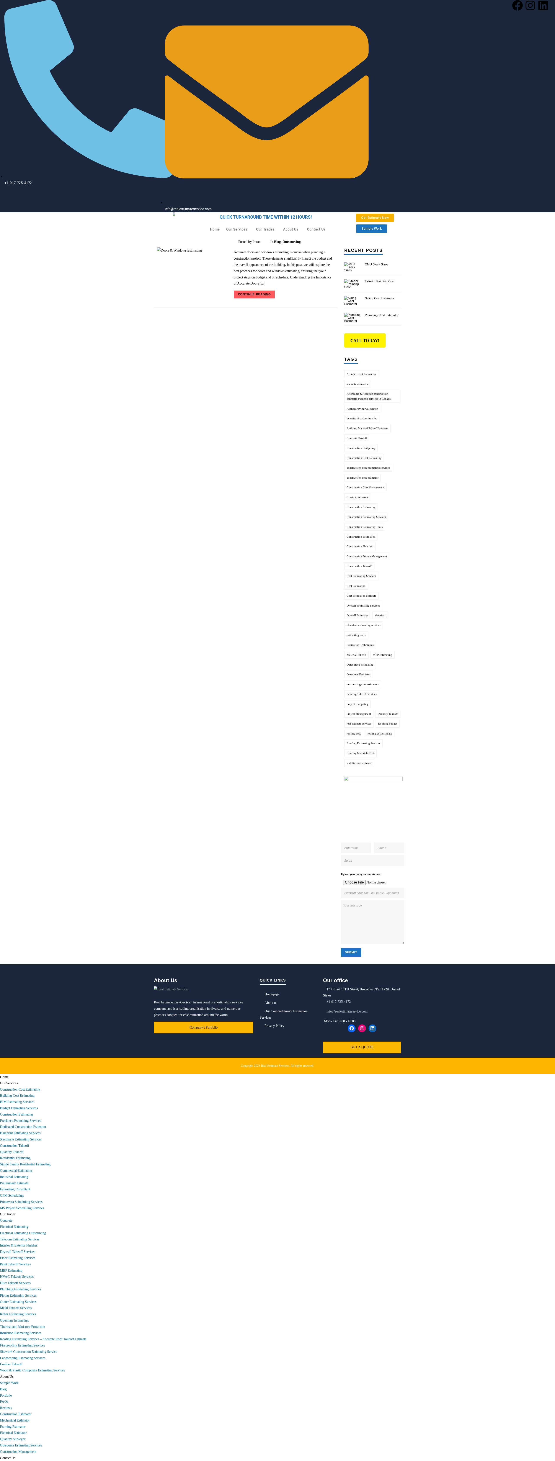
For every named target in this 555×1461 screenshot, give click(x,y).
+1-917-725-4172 (338, 1001)
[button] (238, 229)
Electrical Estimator (13, 1433)
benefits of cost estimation (362, 418)
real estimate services (359, 723)
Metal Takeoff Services (16, 1308)
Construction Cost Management (365, 487)
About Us (290, 229)
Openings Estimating (14, 1320)
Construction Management (18, 1451)
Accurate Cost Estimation (362, 374)
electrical (380, 615)
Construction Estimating (361, 507)
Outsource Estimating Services (21, 1445)
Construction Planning (360, 546)
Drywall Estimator (357, 615)
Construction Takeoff (359, 566)
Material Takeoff (356, 654)
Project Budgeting (357, 704)
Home (215, 229)
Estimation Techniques (360, 644)
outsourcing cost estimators (363, 684)
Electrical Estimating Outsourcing (23, 1233)
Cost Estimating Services (361, 576)
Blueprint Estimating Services (20, 1133)
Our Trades (265, 229)
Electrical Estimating (14, 1227)
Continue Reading (254, 294)
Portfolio (6, 1395)
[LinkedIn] (372, 1028)
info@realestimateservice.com (346, 1011)
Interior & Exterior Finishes (19, 1245)
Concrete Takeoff (357, 438)
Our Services (236, 229)
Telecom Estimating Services (19, 1239)
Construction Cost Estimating (364, 458)
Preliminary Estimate (14, 1183)
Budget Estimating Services (19, 1108)
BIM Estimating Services (17, 1102)
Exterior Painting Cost (380, 281)
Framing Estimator (12, 1426)
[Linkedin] (543, 5)
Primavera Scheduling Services (21, 1202)
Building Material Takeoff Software (367, 428)
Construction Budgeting (361, 448)
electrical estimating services (363, 625)
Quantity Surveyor (12, 1439)
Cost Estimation (356, 585)
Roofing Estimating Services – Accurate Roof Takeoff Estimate (43, 1339)
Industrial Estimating (14, 1177)
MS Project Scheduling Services (22, 1208)
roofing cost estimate (379, 733)
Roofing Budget (387, 723)
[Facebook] (517, 5)
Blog (277, 242)
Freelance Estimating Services (20, 1120)
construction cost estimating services (368, 467)
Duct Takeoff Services (15, 1283)
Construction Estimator (15, 1414)
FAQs (4, 1401)
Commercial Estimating (16, 1170)
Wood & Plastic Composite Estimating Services (32, 1370)
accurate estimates (357, 384)
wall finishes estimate (359, 763)
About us (270, 1003)
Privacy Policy (274, 1025)
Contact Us (316, 229)
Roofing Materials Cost (360, 753)
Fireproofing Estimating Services (22, 1345)
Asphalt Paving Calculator (362, 408)
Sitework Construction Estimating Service (28, 1351)
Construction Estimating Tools (365, 526)
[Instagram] (530, 5)
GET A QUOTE (362, 1047)
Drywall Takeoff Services (17, 1251)
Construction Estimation (361, 536)
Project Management (359, 713)
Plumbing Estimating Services (20, 1289)
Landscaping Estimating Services (22, 1358)
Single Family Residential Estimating (25, 1164)
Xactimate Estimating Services (21, 1139)
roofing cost (354, 733)
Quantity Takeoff (388, 713)
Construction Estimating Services (366, 517)
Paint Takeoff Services (15, 1264)
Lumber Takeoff (11, 1364)
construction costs (357, 497)
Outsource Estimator (359, 674)
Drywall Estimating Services (363, 605)
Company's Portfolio (203, 1027)
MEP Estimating (382, 654)
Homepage (271, 994)
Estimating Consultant (15, 1189)
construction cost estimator (362, 477)
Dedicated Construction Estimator (23, 1127)
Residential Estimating (15, 1158)
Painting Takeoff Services (362, 694)
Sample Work (9, 1383)
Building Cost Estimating (17, 1095)
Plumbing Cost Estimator (382, 315)
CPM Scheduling (12, 1195)
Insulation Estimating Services (20, 1333)
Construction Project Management (367, 556)
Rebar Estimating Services (18, 1314)
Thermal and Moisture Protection (22, 1326)
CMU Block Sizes (376, 264)
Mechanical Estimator (15, 1420)
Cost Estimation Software (361, 595)
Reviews (6, 1408)
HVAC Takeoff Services (17, 1276)
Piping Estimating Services (18, 1295)
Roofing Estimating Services (363, 743)
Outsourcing (291, 242)
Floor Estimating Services (17, 1258)
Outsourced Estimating (360, 664)
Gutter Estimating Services (18, 1302)
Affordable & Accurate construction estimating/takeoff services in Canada (369, 396)
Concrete (6, 1220)
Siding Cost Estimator (379, 298)
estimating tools (356, 635)
